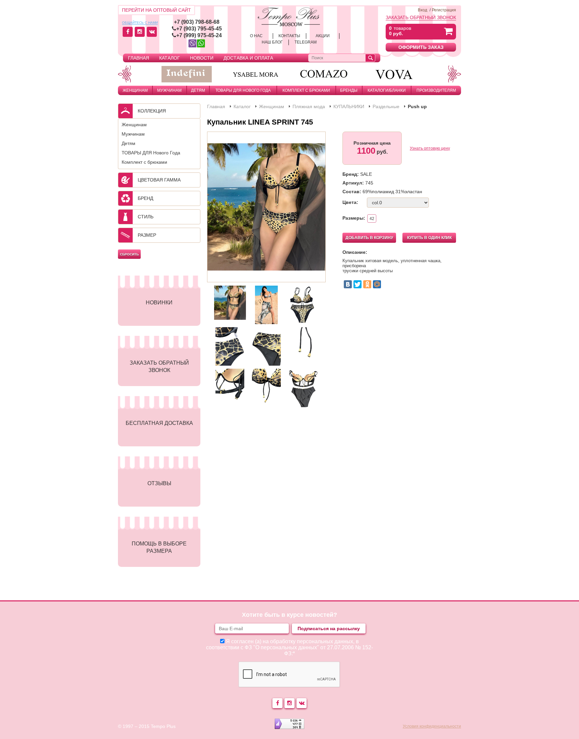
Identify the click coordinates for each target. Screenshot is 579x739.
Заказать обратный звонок (421, 17)
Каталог (169, 58)
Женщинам (135, 90)
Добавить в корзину (369, 237)
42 (372, 218)
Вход (422, 10)
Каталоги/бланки (387, 90)
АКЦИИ (323, 35)
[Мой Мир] (377, 284)
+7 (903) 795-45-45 (199, 28)
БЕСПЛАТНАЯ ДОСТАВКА (159, 423)
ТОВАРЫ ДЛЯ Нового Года (243, 90)
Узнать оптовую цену (430, 148)
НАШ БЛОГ (272, 42)
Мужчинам (169, 90)
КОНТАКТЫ (289, 35)
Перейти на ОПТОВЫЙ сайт (156, 10)
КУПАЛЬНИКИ (348, 106)
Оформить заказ (421, 47)
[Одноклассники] (367, 284)
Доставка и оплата (248, 58)
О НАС (256, 35)
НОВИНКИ (159, 302)
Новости (201, 58)
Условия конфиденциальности (432, 726)
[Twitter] (357, 284)
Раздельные (386, 106)
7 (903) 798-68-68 (198, 22)
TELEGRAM (306, 42)
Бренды (349, 90)
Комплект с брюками (306, 90)
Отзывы (159, 483)
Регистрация (444, 10)
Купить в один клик (429, 237)
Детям (198, 90)
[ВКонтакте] (348, 284)
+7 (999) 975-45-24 (199, 35)
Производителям (436, 90)
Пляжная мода (309, 106)
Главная (138, 58)
